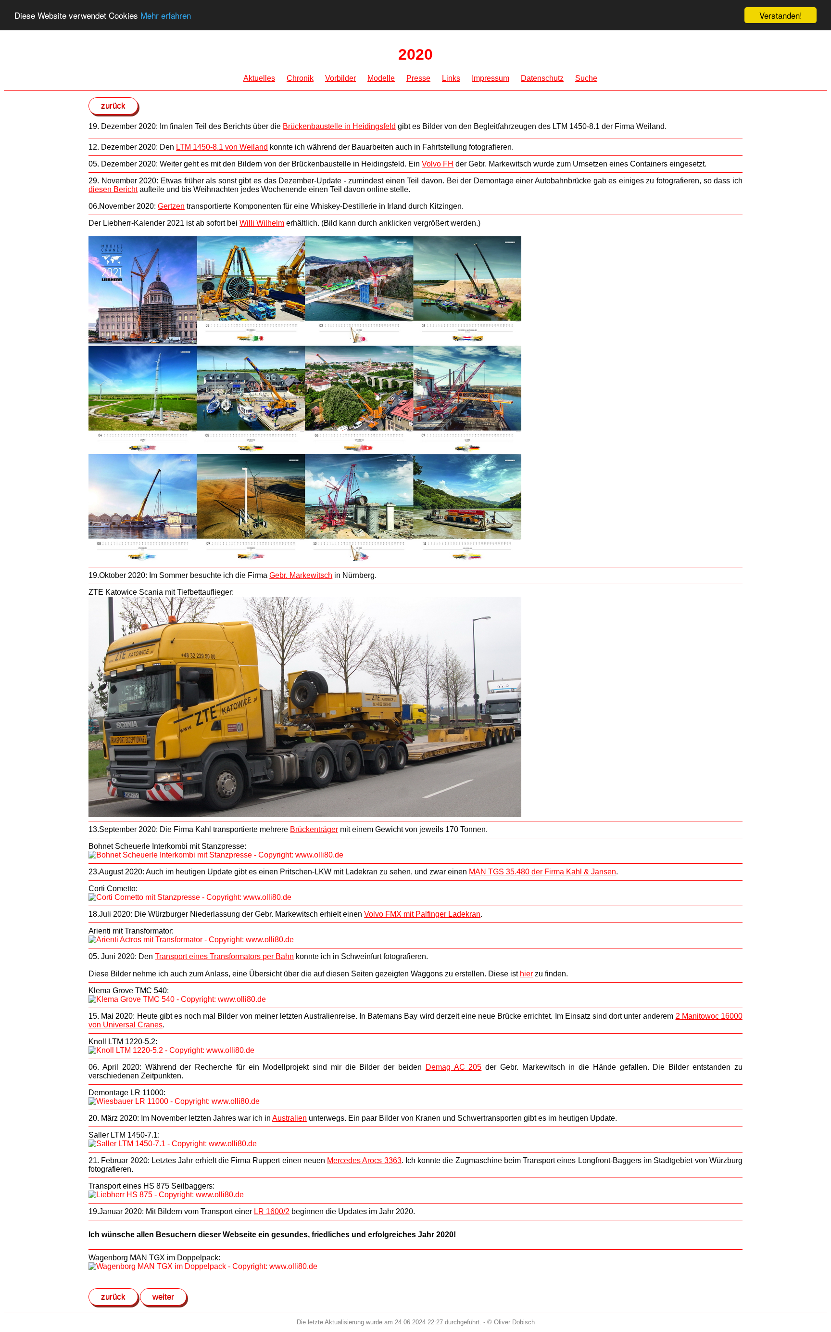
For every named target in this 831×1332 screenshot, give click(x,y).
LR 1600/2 (272, 1211)
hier (526, 974)
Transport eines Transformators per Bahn (224, 956)
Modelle (381, 78)
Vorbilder (340, 78)
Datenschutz (542, 78)
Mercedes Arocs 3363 (364, 1160)
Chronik (300, 78)
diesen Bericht (113, 189)
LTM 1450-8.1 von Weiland (222, 147)
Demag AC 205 (454, 1067)
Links (451, 78)
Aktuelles (259, 78)
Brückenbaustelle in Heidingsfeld (339, 126)
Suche (586, 78)
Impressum (490, 78)
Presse (418, 78)
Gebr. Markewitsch (300, 575)
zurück (113, 105)
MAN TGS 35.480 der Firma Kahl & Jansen (542, 872)
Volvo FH (437, 164)
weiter (163, 1296)
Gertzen (171, 206)
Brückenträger (314, 829)
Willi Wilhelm (261, 223)
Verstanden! (780, 15)
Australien (289, 1118)
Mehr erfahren (165, 16)
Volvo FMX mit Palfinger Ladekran (422, 914)
